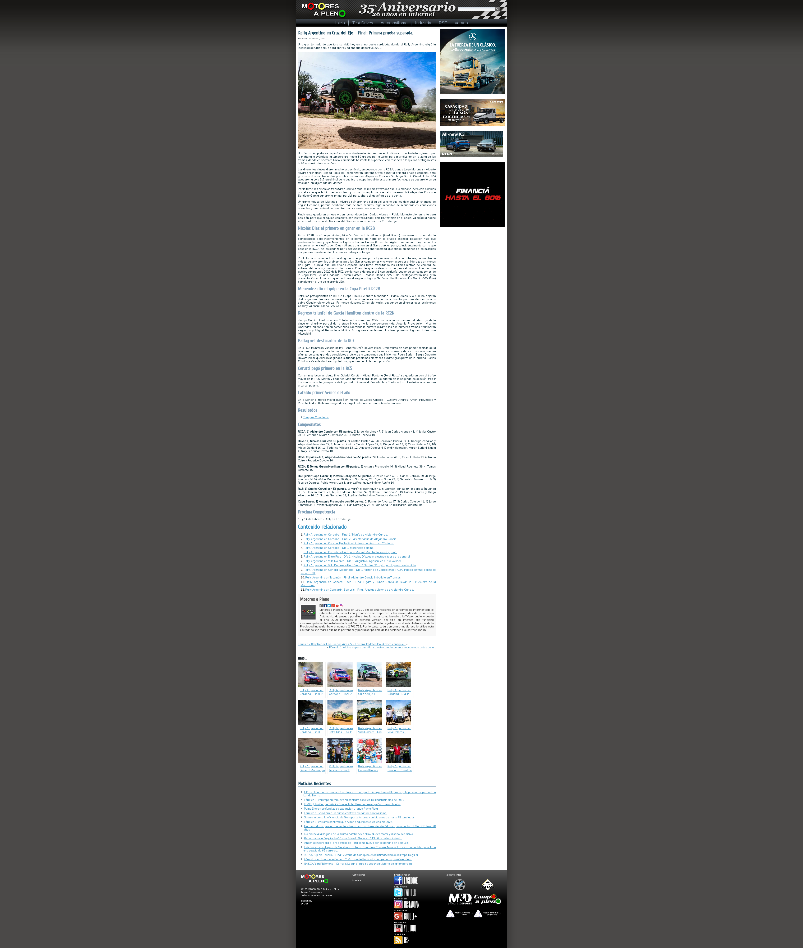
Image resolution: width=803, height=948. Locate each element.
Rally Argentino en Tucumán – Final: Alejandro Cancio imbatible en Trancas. (353, 577)
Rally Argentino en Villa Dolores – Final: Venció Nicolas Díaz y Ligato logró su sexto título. (360, 565)
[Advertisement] (472, 258)
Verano (461, 23)
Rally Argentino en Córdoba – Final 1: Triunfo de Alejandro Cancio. (346, 534)
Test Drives (362, 23)
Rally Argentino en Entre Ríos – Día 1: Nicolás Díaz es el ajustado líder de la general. (358, 556)
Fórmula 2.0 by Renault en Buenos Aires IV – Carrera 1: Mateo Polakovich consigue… (352, 644)
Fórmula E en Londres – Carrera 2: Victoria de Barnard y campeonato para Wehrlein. (358, 859)
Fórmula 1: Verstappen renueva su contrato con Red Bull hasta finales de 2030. (354, 799)
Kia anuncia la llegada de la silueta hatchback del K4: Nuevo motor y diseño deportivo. (359, 834)
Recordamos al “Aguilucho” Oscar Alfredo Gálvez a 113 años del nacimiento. (353, 838)
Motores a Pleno (314, 599)
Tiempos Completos (316, 417)
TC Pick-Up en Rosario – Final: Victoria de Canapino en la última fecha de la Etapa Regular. (361, 855)
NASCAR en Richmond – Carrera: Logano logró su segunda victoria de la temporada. (358, 863)
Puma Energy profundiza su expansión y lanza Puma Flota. (341, 808)
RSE (443, 23)
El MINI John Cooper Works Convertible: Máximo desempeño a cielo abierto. (352, 804)
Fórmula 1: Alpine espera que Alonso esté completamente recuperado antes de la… (382, 647)
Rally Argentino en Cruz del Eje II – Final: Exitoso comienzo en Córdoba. (349, 543)
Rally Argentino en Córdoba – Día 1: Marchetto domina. (339, 547)
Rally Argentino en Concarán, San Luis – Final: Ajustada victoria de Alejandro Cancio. (359, 589)
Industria (423, 23)
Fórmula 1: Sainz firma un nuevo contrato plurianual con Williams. (345, 813)
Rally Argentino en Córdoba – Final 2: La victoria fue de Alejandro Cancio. (350, 539)
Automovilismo (394, 23)
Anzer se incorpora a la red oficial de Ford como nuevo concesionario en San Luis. (356, 842)
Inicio (340, 23)
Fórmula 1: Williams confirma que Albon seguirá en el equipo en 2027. (348, 821)
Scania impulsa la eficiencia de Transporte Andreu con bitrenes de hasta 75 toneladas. (359, 817)
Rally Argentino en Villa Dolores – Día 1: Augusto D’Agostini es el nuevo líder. (353, 561)
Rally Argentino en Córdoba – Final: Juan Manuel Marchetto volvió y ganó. (350, 552)
